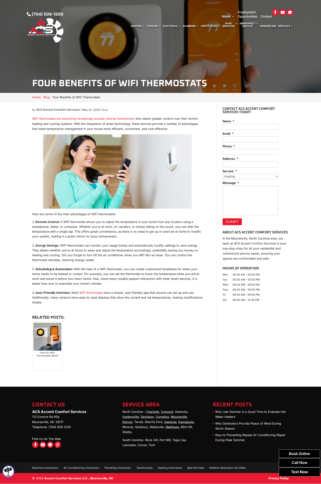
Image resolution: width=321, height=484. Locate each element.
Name (228, 121)
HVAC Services (228, 24)
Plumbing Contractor (117, 467)
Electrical (170, 26)
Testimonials (144, 467)
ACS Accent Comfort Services (58, 109)
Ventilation (209, 26)
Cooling (152, 26)
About (226, 16)
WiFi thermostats (91, 292)
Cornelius (162, 417)
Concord (167, 412)
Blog (105, 109)
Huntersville (130, 417)
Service (230, 171)
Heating (136, 26)
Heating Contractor (170, 467)
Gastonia (170, 422)
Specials (284, 26)
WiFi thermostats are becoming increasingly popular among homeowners (83, 118)
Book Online (299, 453)
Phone (229, 146)
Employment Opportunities (247, 14)
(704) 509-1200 (47, 14)
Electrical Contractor (45, 467)
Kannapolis (186, 422)
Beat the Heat (195, 467)
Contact (266, 16)
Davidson (147, 417)
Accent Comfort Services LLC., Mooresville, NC (79, 478)
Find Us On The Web (46, 439)
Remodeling (268, 26)
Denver (127, 422)
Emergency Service (247, 24)
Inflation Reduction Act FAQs (227, 467)
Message (231, 183)
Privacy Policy (278, 478)
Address (230, 159)
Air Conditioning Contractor (81, 467)
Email (228, 133)
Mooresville (179, 417)
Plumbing (189, 26)
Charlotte (152, 412)
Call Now (299, 462)
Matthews (172, 427)
